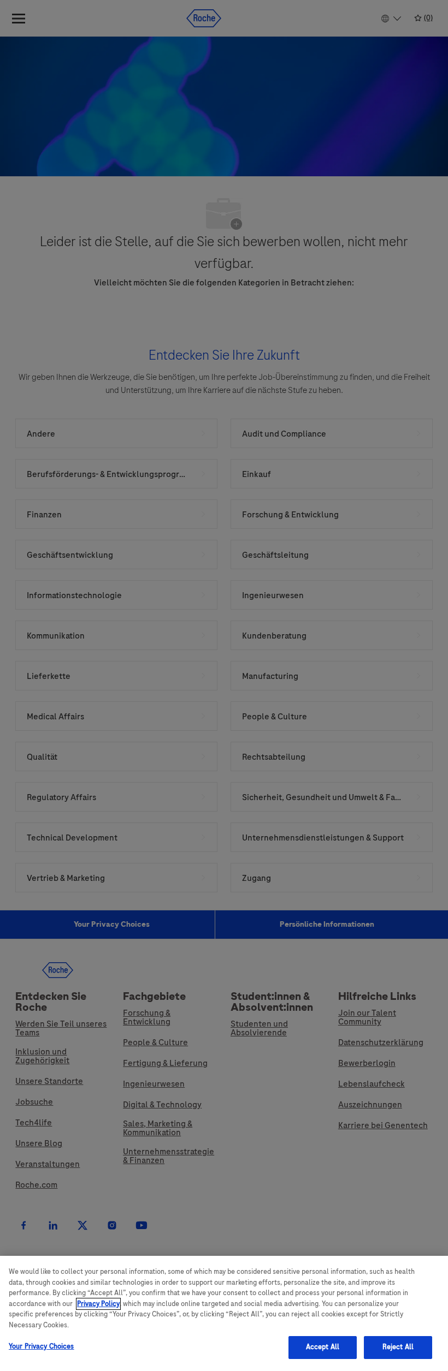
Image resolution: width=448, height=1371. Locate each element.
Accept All (322, 1347)
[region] (224, 1313)
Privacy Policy (98, 1304)
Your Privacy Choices (41, 1346)
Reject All (398, 1347)
